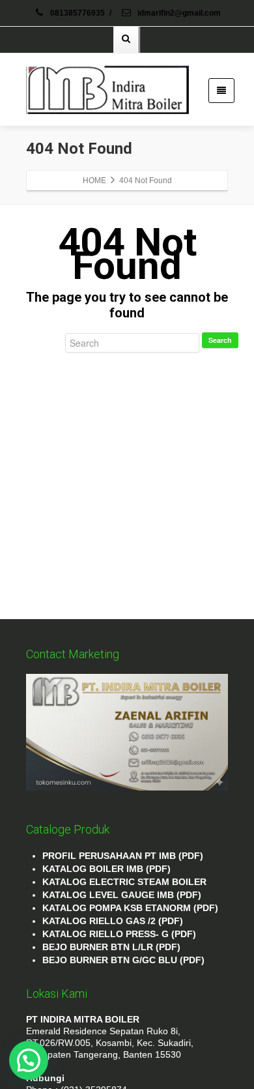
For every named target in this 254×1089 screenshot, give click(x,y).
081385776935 (77, 13)
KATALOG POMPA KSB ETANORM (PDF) (130, 908)
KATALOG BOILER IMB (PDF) (106, 869)
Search (220, 340)
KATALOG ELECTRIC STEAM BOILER (124, 882)
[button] (28, 1060)
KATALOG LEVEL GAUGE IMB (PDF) (121, 895)
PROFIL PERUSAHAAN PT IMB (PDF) (122, 855)
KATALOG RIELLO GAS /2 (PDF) (112, 921)
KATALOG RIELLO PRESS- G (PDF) (119, 934)
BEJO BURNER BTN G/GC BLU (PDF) (123, 960)
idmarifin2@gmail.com (178, 13)
